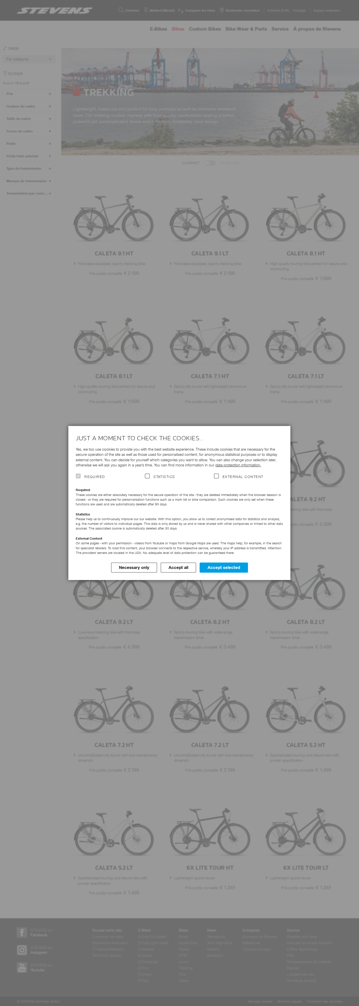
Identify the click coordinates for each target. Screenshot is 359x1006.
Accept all (178, 567)
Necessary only (134, 567)
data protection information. (238, 465)
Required (94, 477)
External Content (243, 477)
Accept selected (224, 567)
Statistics (164, 477)
